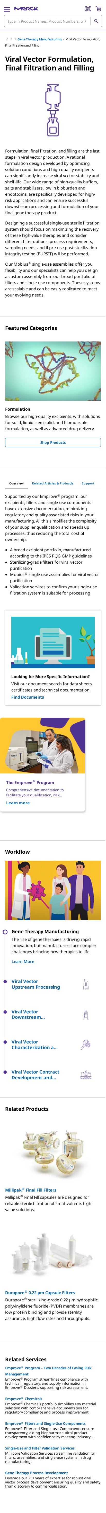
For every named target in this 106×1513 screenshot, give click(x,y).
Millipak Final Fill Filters (30, 1190)
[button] (44, 984)
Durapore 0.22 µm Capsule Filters (40, 1292)
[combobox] (53, 21)
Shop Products (53, 442)
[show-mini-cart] (98, 8)
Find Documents (27, 697)
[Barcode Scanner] (88, 9)
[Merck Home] (26, 9)
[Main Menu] (7, 8)
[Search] (96, 21)
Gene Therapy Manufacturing (39, 39)
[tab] (16, 483)
